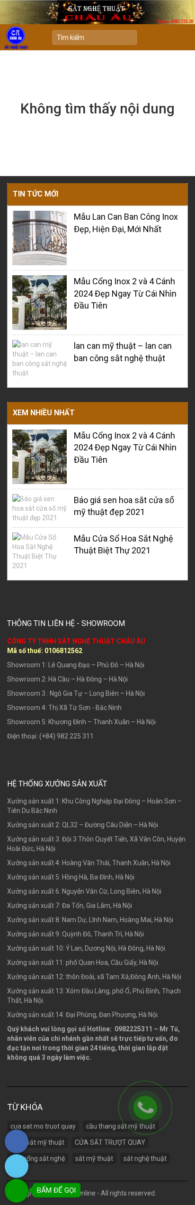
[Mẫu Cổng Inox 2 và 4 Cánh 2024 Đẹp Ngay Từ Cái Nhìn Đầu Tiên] (39, 302)
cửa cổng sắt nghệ (37, 1158)
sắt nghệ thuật (145, 1158)
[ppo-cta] (16, 1151)
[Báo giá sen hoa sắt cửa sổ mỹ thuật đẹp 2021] (39, 507)
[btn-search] (131, 38)
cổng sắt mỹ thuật (37, 1142)
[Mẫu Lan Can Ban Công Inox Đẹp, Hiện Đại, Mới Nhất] (39, 237)
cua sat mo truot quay (43, 1126)
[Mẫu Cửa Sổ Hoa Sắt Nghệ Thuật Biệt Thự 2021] (39, 550)
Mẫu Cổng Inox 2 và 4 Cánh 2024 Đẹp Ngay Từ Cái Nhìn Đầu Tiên (125, 293)
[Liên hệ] (145, 1108)
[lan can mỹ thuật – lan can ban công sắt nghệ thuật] (39, 358)
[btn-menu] (183, 37)
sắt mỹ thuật (94, 1158)
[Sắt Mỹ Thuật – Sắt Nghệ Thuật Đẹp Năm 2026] (16, 37)
